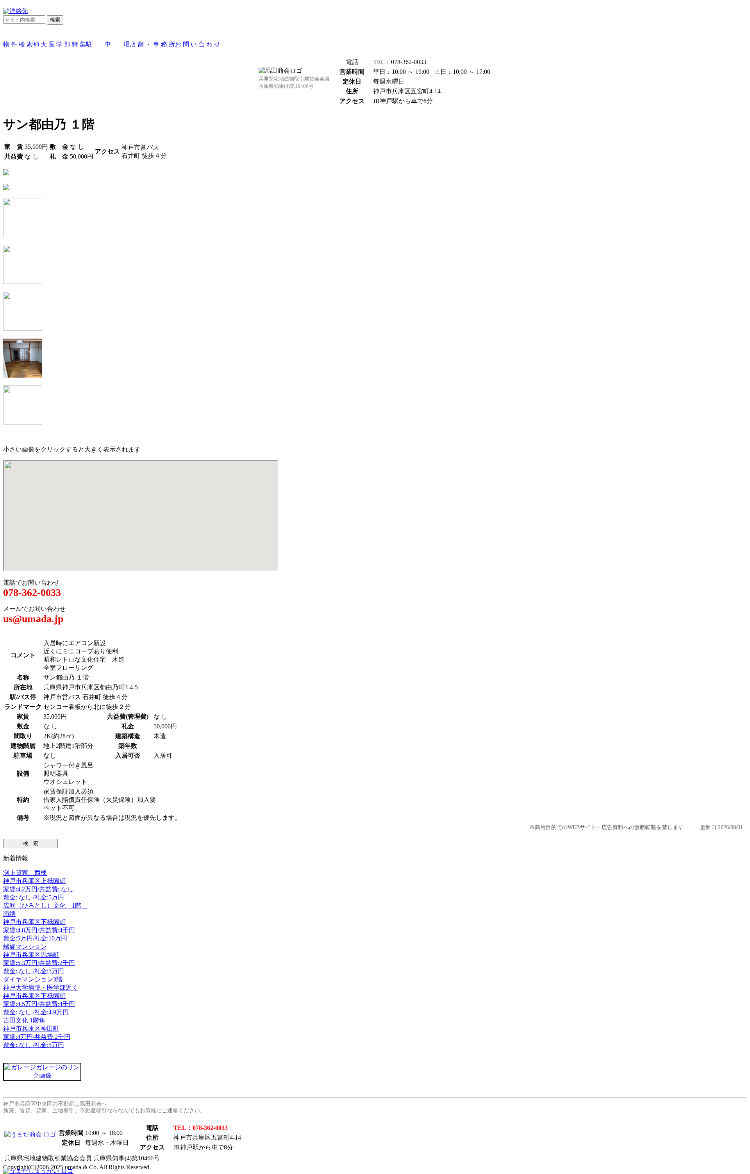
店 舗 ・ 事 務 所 (152, 44)
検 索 (30, 843)
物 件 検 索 (18, 44)
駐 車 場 (108, 44)
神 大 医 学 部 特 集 (59, 44)
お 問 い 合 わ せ (197, 44)
